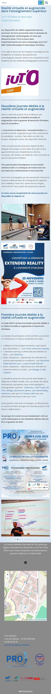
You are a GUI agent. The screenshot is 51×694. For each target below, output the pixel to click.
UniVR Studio (40, 387)
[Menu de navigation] (41, 2)
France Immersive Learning (37, 348)
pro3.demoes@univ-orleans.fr (17, 644)
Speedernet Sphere (22, 390)
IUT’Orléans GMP (27, 393)
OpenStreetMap (40, 620)
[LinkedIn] (25, 563)
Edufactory (18, 354)
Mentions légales (26, 691)
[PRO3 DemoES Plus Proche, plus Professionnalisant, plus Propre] (4, 2)
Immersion (5, 393)
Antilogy (35, 369)
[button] (4, 518)
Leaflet (29, 620)
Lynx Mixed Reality (40, 390)
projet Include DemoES (33, 363)
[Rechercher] (46, 2)
